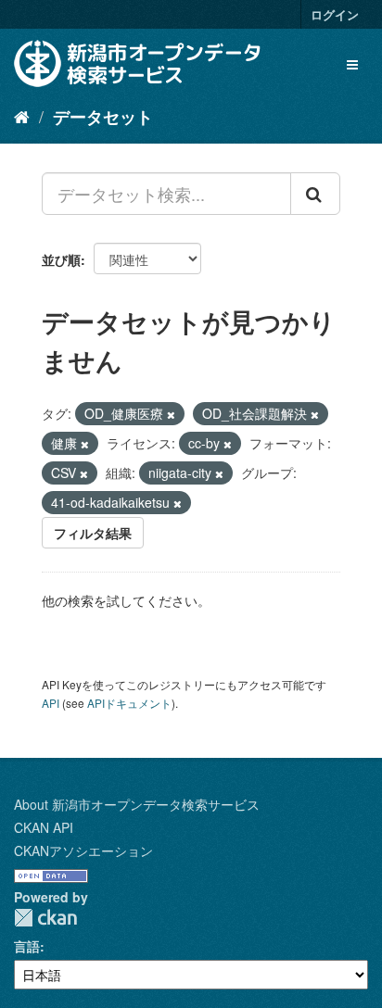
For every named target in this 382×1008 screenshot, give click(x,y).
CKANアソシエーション (83, 850)
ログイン (335, 14)
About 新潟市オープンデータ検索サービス (137, 804)
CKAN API (43, 827)
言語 (27, 946)
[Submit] (315, 193)
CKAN (45, 917)
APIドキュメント (129, 703)
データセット (103, 117)
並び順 (61, 259)
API (50, 703)
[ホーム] (22, 116)
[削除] (171, 414)
